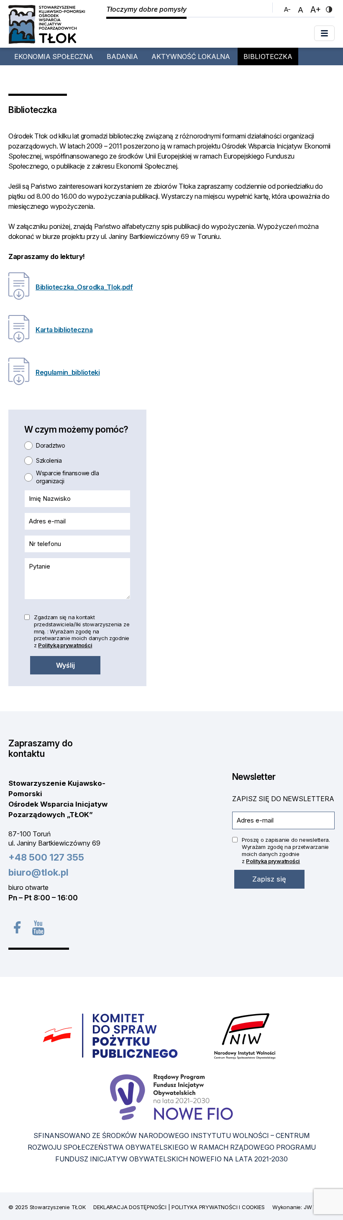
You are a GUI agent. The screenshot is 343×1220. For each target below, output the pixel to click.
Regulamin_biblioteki (68, 372)
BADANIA (122, 56)
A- (288, 9)
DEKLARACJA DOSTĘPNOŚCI (129, 1207)
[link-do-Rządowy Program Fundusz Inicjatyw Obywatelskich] (171, 1096)
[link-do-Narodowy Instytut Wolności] (245, 1035)
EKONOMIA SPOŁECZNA (53, 56)
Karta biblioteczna (64, 330)
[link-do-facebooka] (16, 927)
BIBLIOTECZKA (267, 56)
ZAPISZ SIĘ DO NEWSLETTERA (283, 799)
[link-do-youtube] (37, 927)
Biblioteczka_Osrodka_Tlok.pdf (84, 287)
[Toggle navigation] (324, 33)
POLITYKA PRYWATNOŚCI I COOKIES (218, 1207)
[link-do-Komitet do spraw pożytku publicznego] (110, 1035)
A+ (316, 9)
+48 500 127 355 (46, 857)
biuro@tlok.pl (38, 872)
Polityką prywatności (65, 645)
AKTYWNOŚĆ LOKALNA (190, 56)
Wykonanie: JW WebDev (303, 1207)
